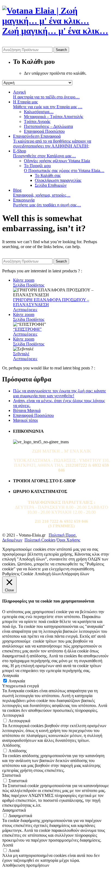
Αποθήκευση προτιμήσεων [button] (25, 865)
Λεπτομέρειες (25, 309)
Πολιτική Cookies (39, 540)
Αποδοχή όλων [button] (48, 573)
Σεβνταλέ (21, 353)
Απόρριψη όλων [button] (75, 573)
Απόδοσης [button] (11, 745)
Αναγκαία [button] (10, 675)
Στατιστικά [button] (11, 775)
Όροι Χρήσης (68, 540)
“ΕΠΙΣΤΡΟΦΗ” (27, 329)
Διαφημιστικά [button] (14, 810)
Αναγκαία (16, 681)
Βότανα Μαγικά (27, 410)
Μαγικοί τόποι (25, 420)
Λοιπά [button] (7, 845)
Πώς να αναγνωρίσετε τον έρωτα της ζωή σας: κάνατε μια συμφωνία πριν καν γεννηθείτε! (59, 393)
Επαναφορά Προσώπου (33, 415)
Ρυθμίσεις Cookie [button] (17, 573)
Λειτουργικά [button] (13, 715)
